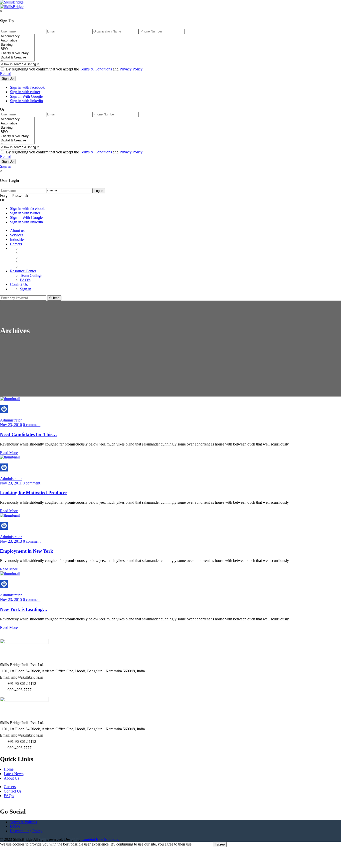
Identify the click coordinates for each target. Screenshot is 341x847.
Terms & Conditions (96, 69)
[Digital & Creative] (17, 57)
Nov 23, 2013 (11, 541)
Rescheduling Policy (26, 831)
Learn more (202, 844)
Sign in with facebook (27, 87)
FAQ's (9, 796)
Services (16, 235)
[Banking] (17, 45)
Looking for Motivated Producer (33, 492)
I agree (220, 844)
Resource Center (23, 271)
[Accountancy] (17, 36)
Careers (16, 244)
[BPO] (17, 49)
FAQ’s (25, 280)
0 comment (31, 425)
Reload (5, 73)
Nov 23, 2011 (11, 483)
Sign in (5, 166)
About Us (11, 778)
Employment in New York (26, 551)
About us (17, 230)
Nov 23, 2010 (11, 425)
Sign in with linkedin (26, 101)
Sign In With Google (26, 96)
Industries (17, 239)
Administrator (11, 420)
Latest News (13, 774)
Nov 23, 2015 (11, 599)
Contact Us (19, 284)
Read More (9, 452)
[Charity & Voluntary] (17, 53)
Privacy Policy (131, 69)
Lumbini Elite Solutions (100, 839)
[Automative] (17, 40)
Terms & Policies (23, 822)
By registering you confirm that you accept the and (74, 69)
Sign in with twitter (25, 92)
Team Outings (31, 275)
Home (8, 769)
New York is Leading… (23, 609)
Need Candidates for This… (28, 434)
